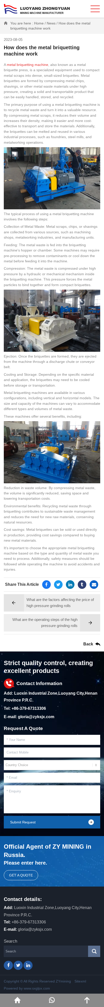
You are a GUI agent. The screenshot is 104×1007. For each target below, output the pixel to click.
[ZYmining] (37, 9)
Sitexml (80, 981)
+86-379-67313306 (29, 708)
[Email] (94, 584)
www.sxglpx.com (37, 988)
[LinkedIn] (70, 584)
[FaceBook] (46, 584)
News (51, 23)
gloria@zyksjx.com (36, 717)
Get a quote (21, 875)
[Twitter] (58, 584)
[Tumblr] (82, 584)
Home (39, 23)
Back (88, 644)
